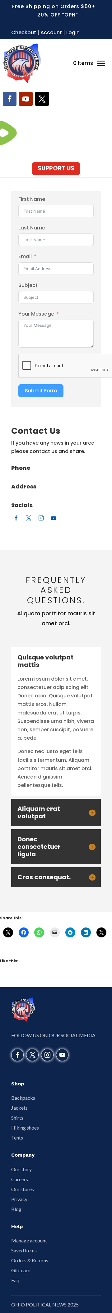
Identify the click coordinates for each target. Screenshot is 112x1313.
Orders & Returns (29, 1260)
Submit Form (41, 390)
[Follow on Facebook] (9, 99)
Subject (28, 285)
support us (56, 168)
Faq (15, 1280)
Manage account (29, 1240)
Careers (19, 1179)
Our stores (22, 1189)
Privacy (19, 1199)
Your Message (36, 313)
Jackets (19, 1108)
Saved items (24, 1250)
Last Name (31, 227)
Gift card (20, 1270)
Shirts (17, 1118)
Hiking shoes (25, 1127)
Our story (21, 1169)
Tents (17, 1137)
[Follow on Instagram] (41, 518)
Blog (16, 1209)
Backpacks (23, 1098)
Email (25, 256)
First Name (31, 199)
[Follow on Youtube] (26, 99)
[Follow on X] (42, 99)
